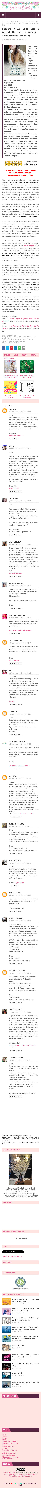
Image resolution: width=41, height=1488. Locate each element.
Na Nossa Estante (17, 742)
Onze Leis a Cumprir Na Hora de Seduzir (14, 339)
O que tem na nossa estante (19, 766)
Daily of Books (14, 488)
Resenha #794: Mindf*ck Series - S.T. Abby (25, 1365)
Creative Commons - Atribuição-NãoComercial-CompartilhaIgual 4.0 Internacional (20, 1475)
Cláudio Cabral (16, 1058)
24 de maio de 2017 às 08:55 (20, 412)
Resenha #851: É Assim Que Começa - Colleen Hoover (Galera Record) (25, 1337)
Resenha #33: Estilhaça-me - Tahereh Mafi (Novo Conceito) (25, 1383)
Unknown (13, 409)
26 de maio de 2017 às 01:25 (20, 1060)
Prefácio (12, 702)
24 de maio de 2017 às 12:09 (20, 501)
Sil (10, 671)
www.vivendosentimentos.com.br (20, 630)
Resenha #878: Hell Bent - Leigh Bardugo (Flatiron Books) (25, 1319)
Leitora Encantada (15, 573)
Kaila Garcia (14, 893)
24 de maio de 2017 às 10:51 (20, 448)
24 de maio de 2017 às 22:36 (20, 778)
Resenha (30, 339)
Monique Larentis (17, 615)
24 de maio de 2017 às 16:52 (20, 673)
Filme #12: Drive (17, 1373)
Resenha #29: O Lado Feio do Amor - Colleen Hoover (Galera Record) (25, 1328)
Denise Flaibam (15, 918)
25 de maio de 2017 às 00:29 (20, 895)
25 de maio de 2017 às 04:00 (20, 973)
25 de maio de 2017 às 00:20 (20, 863)
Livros (33, 336)
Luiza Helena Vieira (9, 40)
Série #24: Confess (18, 1345)
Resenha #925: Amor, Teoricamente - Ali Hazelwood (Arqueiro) (25, 1300)
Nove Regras (29, 246)
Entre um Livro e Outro (27, 814)
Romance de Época (8, 341)
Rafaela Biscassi (16, 583)
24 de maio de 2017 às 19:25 (20, 744)
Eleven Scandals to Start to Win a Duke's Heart (16, 336)
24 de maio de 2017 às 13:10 (20, 544)
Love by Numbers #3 (8, 338)
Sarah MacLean (20, 341)
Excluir (20, 439)
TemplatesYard (19, 1483)
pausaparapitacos (17, 971)
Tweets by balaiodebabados (12, 1256)
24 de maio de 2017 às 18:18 (20, 714)
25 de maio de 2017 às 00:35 (20, 921)
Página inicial (6, 22)
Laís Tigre (13, 499)
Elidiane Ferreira (16, 824)
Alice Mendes (15, 861)
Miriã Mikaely (15, 542)
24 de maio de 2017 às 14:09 (20, 586)
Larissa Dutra (15, 641)
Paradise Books (14, 1045)
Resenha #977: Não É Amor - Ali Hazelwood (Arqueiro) (25, 1310)
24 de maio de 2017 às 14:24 (20, 618)
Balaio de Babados (9, 1472)
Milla (11, 446)
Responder (12, 439)
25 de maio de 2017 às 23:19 (20, 1012)
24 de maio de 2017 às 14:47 (20, 643)
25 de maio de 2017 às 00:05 (20, 826)
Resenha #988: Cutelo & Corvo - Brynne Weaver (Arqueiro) (25, 1356)
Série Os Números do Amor (19, 22)
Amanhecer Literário (16, 436)
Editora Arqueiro (12, 335)
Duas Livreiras (14, 660)
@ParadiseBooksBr (29, 1045)
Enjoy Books (19, 883)
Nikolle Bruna (15, 1010)
